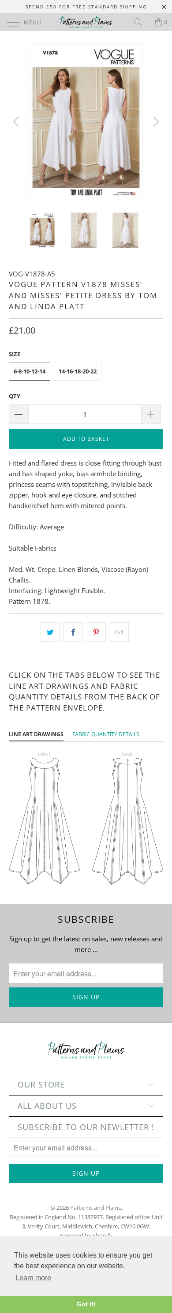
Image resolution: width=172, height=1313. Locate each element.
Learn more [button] (33, 1278)
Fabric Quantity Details (105, 734)
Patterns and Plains (95, 1208)
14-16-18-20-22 (78, 371)
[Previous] (17, 121)
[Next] (155, 121)
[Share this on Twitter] (50, 632)
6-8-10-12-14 (29, 371)
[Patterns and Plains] (86, 22)
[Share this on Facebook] (73, 632)
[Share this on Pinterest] (96, 632)
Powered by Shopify (86, 1235)
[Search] (141, 22)
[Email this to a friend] (119, 632)
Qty (14, 396)
